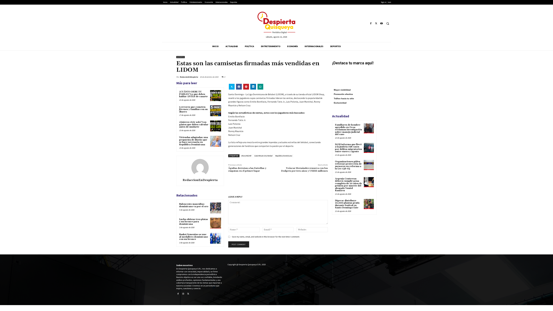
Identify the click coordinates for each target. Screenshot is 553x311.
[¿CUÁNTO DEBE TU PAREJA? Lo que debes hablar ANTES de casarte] (215, 95)
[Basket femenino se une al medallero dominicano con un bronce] (215, 238)
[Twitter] (376, 23)
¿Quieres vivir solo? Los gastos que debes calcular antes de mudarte (193, 124)
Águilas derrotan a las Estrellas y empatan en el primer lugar (247, 169)
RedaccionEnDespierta (189, 77)
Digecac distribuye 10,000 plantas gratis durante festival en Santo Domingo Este (347, 204)
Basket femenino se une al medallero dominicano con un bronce (193, 237)
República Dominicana (283, 156)
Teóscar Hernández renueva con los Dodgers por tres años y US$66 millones (304, 169)
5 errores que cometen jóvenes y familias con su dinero (193, 109)
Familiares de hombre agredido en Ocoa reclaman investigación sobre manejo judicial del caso (348, 130)
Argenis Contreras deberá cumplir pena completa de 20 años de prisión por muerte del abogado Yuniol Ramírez (348, 184)
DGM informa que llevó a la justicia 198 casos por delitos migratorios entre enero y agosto (348, 148)
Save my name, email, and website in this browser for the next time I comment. (266, 236)
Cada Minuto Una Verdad (263, 156)
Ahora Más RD (246, 156)
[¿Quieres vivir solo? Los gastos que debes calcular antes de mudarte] (215, 126)
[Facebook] (371, 23)
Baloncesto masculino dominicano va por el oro (193, 205)
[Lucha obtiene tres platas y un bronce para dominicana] (215, 223)
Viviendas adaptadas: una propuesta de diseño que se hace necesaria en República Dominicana (193, 141)
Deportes (180, 57)
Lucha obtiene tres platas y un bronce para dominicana (193, 221)
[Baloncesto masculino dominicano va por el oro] (215, 207)
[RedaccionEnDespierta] (200, 167)
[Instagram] (183, 294)
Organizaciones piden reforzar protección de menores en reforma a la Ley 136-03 (348, 165)
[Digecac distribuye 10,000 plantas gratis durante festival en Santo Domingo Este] (369, 204)
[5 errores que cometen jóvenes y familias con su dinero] (215, 110)
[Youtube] (381, 23)
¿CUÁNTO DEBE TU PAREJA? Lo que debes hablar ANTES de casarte (193, 94)
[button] (387, 23)
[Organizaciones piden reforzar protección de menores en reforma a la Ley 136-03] (369, 165)
